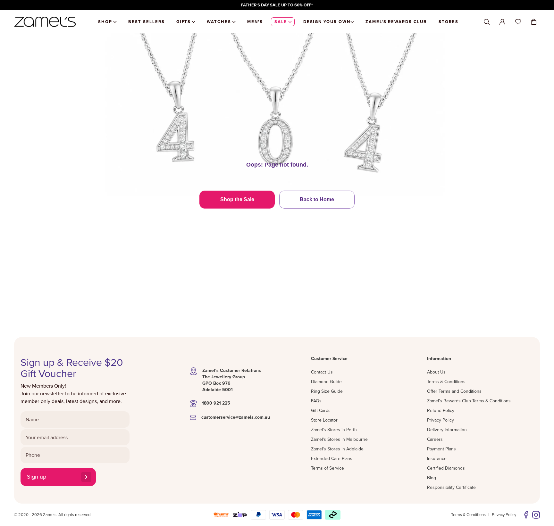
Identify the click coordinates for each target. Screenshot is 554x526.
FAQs (316, 401)
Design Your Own (326, 22)
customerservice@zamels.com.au (235, 417)
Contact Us (322, 372)
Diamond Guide (326, 381)
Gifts (183, 22)
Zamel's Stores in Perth (334, 429)
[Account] (502, 21)
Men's (255, 22)
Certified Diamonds (446, 468)
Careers (435, 439)
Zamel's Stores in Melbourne (339, 439)
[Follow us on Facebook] (526, 515)
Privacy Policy (440, 420)
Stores (448, 22)
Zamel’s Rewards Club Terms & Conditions (469, 401)
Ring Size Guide (327, 391)
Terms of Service (327, 468)
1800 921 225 (216, 403)
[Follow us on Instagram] (536, 515)
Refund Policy (440, 410)
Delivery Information (447, 429)
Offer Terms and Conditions (454, 391)
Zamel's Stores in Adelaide (337, 449)
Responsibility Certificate (451, 487)
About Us (436, 372)
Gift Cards (321, 410)
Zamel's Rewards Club (396, 22)
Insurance (437, 458)
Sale (280, 22)
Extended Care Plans (331, 458)
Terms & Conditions (446, 381)
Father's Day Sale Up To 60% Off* (277, 5)
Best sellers (146, 22)
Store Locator (324, 420)
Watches (219, 22)
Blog (431, 477)
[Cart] (534, 22)
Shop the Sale (237, 199)
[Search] (486, 22)
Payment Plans (441, 449)
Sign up (36, 477)
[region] (277, 5)
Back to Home (317, 199)
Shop (105, 22)
